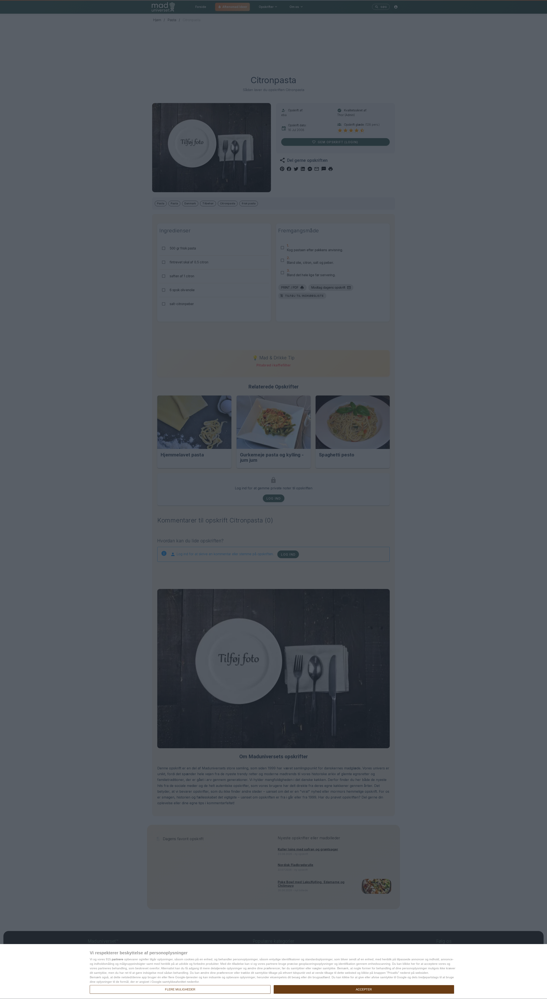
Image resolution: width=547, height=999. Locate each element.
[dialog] (273, 971)
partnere (117, 959)
